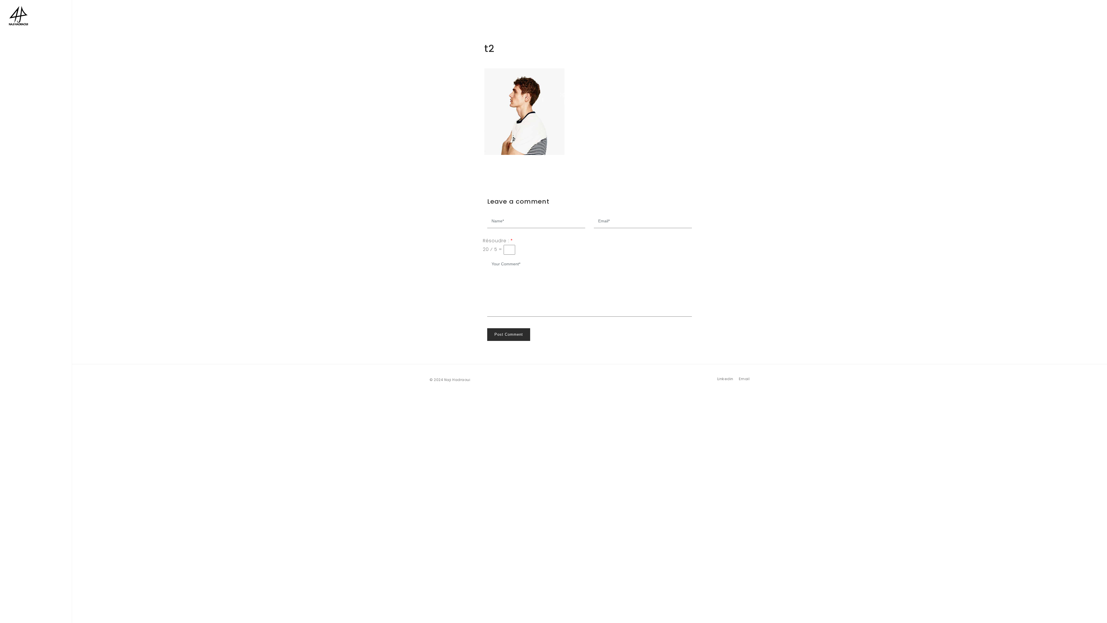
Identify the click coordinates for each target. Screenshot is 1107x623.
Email (744, 379)
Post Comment (508, 334)
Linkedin (725, 379)
